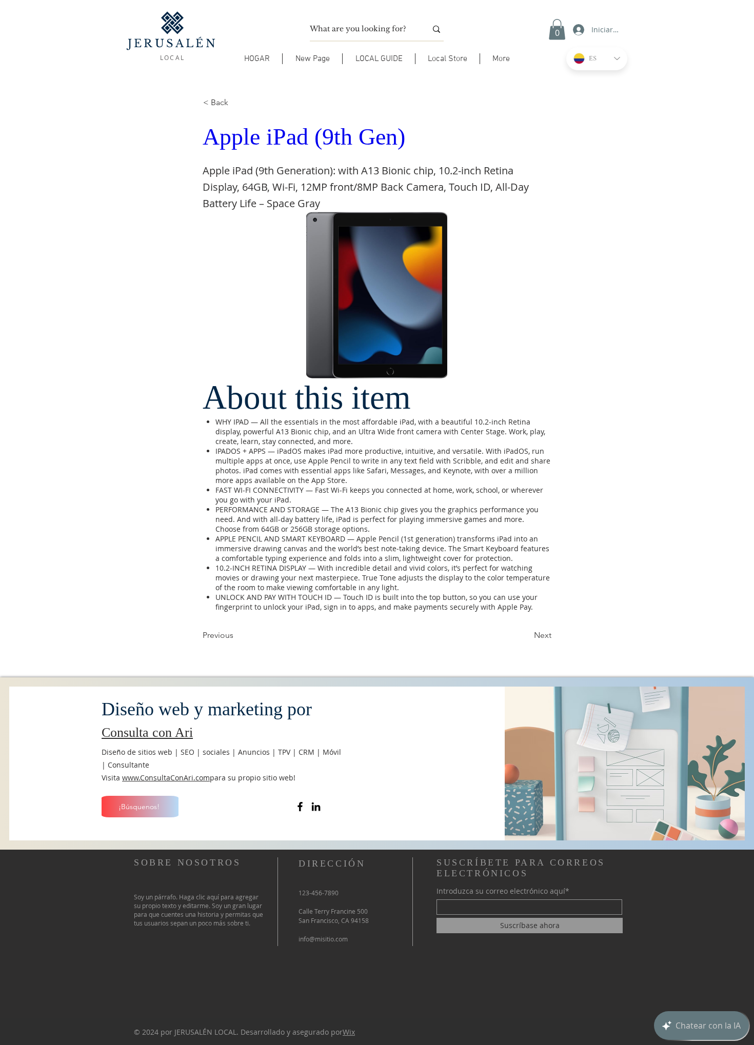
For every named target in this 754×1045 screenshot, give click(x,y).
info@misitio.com (323, 939)
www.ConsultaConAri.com (166, 777)
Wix (349, 1032)
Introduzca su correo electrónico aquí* (502, 891)
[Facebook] (300, 806)
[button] (379, 58)
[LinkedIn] (316, 806)
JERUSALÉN (172, 43)
